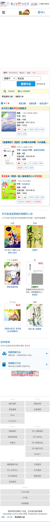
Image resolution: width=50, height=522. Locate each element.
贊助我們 (37, 476)
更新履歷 (12, 409)
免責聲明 (37, 409)
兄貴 (37, 202)
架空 (26, 168)
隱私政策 (37, 404)
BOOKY (37, 454)
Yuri (33, 73)
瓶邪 (35, 163)
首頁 (3, 517)
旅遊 (31, 129)
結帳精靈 (25, 503)
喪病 (40, 163)
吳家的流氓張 (39, 150)
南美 (19, 134)
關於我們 (12, 404)
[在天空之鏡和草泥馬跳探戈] (8, 122)
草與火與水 (12, 253)
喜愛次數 (22, 103)
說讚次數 (32, 103)
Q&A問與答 (12, 476)
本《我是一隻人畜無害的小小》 (22, 176)
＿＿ (39, 73)
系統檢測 (12, 482)
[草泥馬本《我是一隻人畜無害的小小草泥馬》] (8, 189)
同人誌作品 (37, 437)
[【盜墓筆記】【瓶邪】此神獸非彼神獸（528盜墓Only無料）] (8, 155)
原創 (18, 113)
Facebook (13, 421)
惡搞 (36, 197)
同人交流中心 (12, 470)
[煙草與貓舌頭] (12, 273)
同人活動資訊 (37, 431)
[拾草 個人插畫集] (35, 315)
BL (31, 163)
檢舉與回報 (12, 437)
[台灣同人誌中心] (24, 12)
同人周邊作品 (37, 443)
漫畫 (24, 134)
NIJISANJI (13, 73)
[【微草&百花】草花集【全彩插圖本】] (12, 315)
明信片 (22, 73)
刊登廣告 (37, 464)
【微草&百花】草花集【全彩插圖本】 (12, 330)
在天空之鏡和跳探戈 (13, 108)
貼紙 (28, 73)
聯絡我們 (12, 431)
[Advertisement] (25, 42)
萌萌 (31, 197)
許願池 (12, 443)
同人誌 (9, 517)
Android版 (25, 492)
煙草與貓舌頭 (12, 287)
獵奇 (42, 197)
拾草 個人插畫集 (34, 329)
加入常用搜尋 (25, 91)
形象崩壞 (21, 202)
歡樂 (31, 168)
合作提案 (37, 470)
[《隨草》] (35, 236)
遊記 (36, 129)
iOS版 (25, 498)
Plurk (12, 415)
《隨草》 (34, 250)
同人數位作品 (37, 448)
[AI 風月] (25, 374)
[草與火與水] (12, 236)
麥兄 (24, 116)
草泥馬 (10, 91)
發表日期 (43, 103)
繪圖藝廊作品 (12, 464)
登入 (43, 12)
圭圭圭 (25, 150)
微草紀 (35, 295)
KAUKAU (26, 184)
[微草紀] (35, 273)
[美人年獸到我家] (25, 4)
